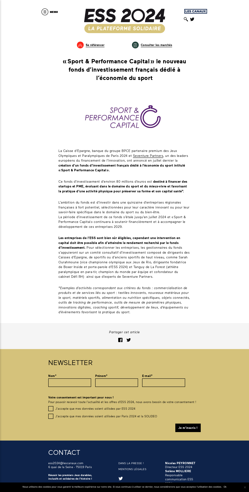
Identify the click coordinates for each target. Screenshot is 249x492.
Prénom (101, 376)
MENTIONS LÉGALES (132, 469)
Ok (225, 486)
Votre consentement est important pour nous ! (81, 397)
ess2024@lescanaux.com (66, 463)
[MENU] (45, 11)
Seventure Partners (148, 156)
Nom (52, 376)
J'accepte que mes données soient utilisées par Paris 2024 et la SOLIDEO (106, 416)
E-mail (147, 376)
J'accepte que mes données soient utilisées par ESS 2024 (95, 408)
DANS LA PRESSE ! (131, 463)
